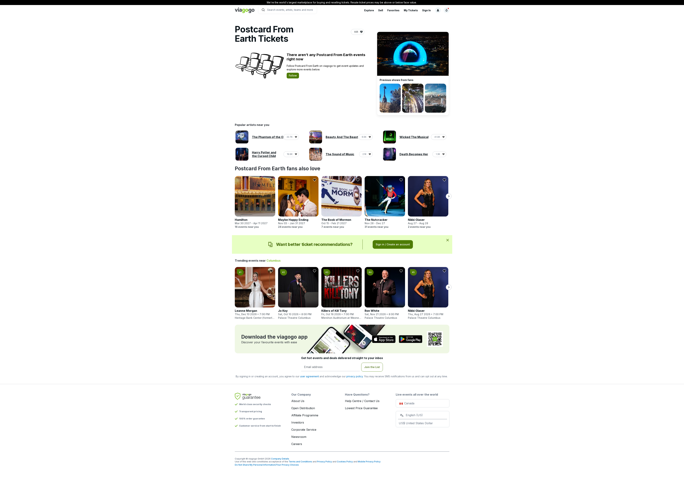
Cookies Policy (345, 461)
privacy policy (354, 376)
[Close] (447, 240)
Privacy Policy (324, 461)
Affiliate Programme (304, 415)
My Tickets (411, 10)
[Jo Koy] (298, 293)
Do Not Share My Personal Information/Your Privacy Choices (267, 464)
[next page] (449, 196)
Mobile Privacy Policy (369, 461)
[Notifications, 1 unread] (446, 10)
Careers (296, 444)
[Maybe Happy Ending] (298, 202)
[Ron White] (384, 293)
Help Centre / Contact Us (362, 401)
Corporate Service (303, 429)
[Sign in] (438, 10)
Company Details (280, 458)
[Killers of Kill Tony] (341, 293)
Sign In (426, 10)
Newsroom (298, 437)
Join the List (372, 367)
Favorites (393, 10)
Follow (293, 75)
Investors (297, 422)
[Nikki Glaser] (428, 202)
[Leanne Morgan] (255, 293)
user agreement (309, 376)
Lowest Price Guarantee (361, 408)
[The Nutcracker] (384, 202)
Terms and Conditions (300, 461)
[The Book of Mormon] (341, 202)
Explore (369, 10)
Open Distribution (303, 408)
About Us (297, 401)
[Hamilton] (255, 202)
